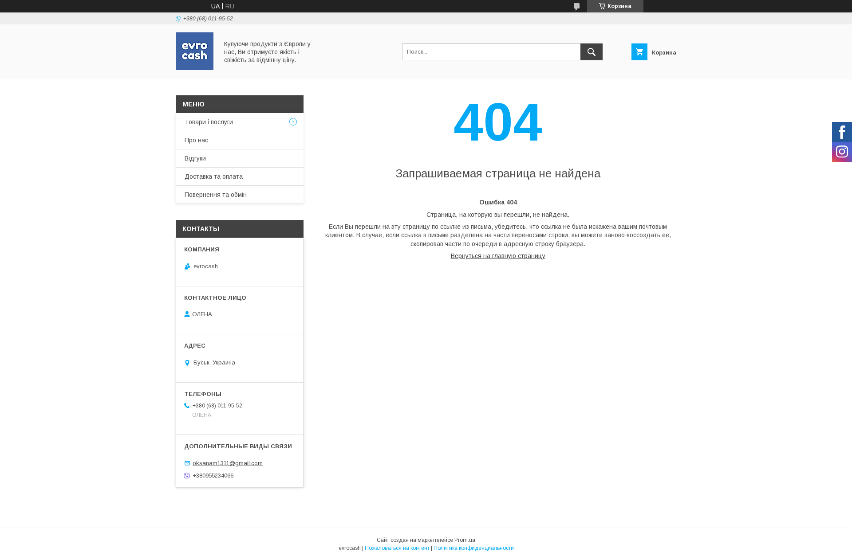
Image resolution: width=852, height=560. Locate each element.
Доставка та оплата (214, 176)
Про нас (196, 140)
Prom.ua (464, 540)
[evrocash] (194, 67)
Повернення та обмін (216, 194)
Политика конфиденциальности (474, 548)
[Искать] (591, 51)
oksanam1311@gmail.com (228, 463)
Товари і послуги (209, 121)
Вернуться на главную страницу (498, 255)
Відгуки (195, 158)
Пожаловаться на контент (397, 548)
